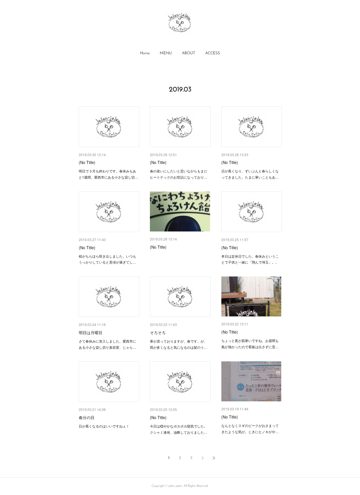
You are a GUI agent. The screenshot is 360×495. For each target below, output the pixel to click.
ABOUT (188, 53)
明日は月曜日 (90, 332)
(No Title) (87, 162)
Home (145, 53)
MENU (166, 53)
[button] (145, 53)
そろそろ (158, 332)
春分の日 (86, 417)
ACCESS (212, 53)
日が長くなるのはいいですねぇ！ (104, 426)
